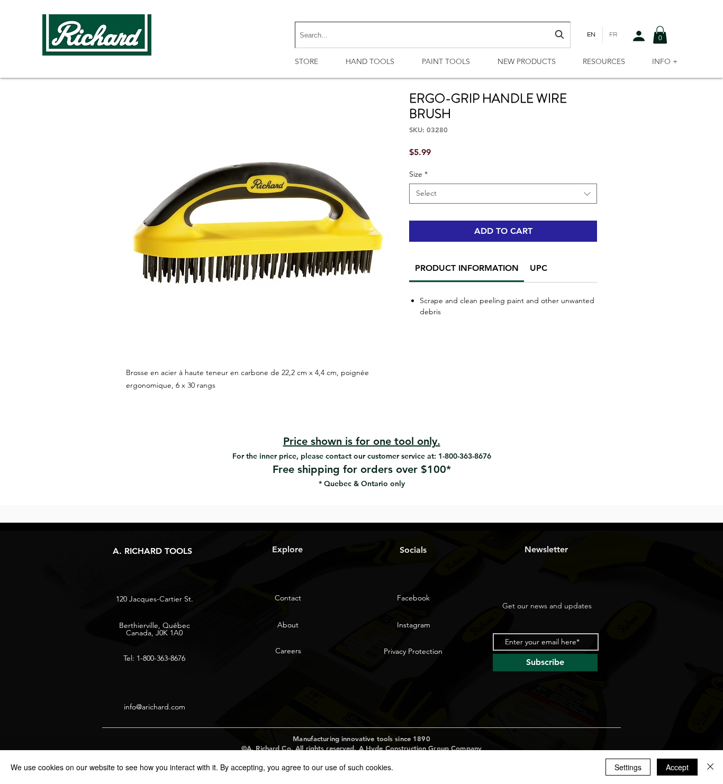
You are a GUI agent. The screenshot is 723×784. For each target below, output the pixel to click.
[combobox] (433, 35)
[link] (467, 268)
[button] (660, 34)
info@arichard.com (154, 707)
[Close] (710, 767)
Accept (677, 767)
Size (418, 174)
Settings (627, 767)
